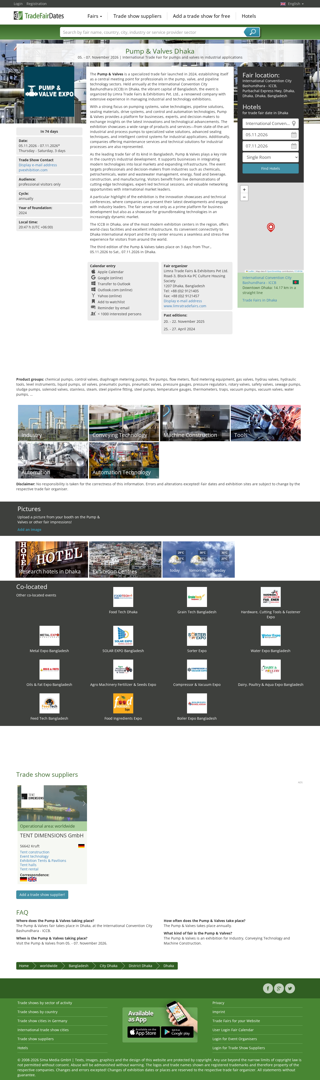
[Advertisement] (160, 360)
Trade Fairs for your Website (236, 1020)
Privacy (218, 1002)
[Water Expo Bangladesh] (271, 635)
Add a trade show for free (201, 16)
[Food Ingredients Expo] (123, 703)
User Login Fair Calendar (233, 1029)
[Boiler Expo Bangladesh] (197, 703)
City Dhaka (109, 965)
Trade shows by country (38, 1011)
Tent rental (29, 869)
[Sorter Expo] (197, 635)
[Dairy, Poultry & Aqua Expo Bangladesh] (271, 669)
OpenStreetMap (274, 271)
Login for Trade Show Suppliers (238, 1047)
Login (18, 3)
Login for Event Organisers (234, 1038)
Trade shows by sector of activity (45, 1002)
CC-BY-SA (298, 271)
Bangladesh (78, 965)
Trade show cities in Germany (42, 1020)
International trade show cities (43, 1029)
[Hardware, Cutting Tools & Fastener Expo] (271, 596)
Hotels (249, 16)
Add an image (29, 529)
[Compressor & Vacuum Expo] (197, 669)
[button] (270, 227)
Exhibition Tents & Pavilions (43, 860)
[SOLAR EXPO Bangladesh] (123, 635)
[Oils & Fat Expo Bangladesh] (49, 669)
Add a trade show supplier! (42, 894)
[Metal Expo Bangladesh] (49, 635)
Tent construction (35, 852)
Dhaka (169, 965)
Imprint (218, 1011)
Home (24, 965)
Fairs (94, 16)
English (294, 3)
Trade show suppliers (138, 16)
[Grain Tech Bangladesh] (197, 596)
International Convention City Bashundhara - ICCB (267, 280)
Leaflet (251, 271)
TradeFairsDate (39, 16)
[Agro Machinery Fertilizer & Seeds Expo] (123, 669)
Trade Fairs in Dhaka (259, 300)
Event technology (34, 856)
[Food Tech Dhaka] (123, 596)
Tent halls (28, 864)
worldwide (49, 965)
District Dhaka (140, 965)
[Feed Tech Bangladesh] (49, 703)
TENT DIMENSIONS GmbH (52, 835)
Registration (36, 3)
